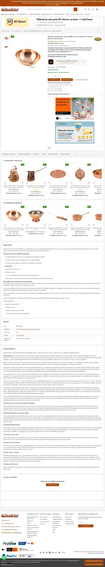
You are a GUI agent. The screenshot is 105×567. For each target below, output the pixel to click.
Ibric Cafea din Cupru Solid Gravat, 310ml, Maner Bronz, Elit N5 (36, 186)
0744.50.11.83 (78, 3)
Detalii (44, 154)
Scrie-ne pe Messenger (56, 90)
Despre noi (30, 521)
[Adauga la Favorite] (22, 182)
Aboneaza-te (86, 526)
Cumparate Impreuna (8, 154)
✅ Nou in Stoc (46, 14)
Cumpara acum (54, 79)
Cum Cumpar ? (44, 517)
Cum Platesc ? (44, 519)
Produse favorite (69, 523)
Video (67, 14)
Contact (87, 14)
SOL (53, 532)
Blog (73, 14)
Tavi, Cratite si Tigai (17, 31)
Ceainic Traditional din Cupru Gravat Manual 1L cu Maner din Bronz (13, 186)
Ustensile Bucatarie (34, 329)
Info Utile (79, 14)
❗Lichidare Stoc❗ (22, 14)
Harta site (55, 527)
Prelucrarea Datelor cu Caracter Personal (33, 532)
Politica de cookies (72, 560)
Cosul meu (43, 523)
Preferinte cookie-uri (7, 564)
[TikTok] (55, 552)
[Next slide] (100, 180)
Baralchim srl (5, 520)
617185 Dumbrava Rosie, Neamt (10, 526)
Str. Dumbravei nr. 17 (7, 523)
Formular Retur (56, 525)
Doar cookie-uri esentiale (94, 564)
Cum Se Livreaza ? (45, 521)
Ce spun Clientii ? (58, 14)
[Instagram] (43, 552)
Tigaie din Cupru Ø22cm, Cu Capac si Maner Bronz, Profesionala (58, 228)
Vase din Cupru (5, 31)
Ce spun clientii (64, 154)
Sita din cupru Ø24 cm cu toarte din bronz (36, 228)
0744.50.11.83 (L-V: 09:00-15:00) (11, 532)
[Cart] (92, 9)
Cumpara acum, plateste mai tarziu (67, 62)
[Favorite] (85, 9)
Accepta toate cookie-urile (94, 561)
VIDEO (29, 523)
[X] (49, 552)
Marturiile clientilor (32, 525)
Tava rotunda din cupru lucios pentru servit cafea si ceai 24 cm (58, 186)
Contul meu (68, 517)
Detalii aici (64, 3)
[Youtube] (52, 552)
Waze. (58, 5)
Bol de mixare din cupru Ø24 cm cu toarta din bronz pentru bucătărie (13, 228)
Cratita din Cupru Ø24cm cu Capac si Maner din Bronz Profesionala (80, 228)
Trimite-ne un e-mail (55, 87)
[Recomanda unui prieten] (51, 148)
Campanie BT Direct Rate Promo (32, 517)
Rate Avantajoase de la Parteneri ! (59, 94)
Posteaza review (52, 484)
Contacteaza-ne (56, 517)
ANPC (54, 530)
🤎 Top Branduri (35, 14)
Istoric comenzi (69, 521)
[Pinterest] (46, 552)
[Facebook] (40, 552)
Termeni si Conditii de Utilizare (32, 528)
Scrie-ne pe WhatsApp (56, 89)
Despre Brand (53, 154)
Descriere (36, 154)
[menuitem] (6, 39)
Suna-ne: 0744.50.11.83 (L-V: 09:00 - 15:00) (61, 85)
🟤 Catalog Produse (7, 14)
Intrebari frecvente (57, 519)
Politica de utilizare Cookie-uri (32, 536)
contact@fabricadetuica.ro (9, 529)
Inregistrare (68, 519)
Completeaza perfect (24, 154)
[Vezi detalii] (5, 182)
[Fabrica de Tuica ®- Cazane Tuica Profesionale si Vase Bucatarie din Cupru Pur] (10, 9)
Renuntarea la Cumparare (56, 522)
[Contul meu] (88, 9)
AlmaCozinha (20, 335)
